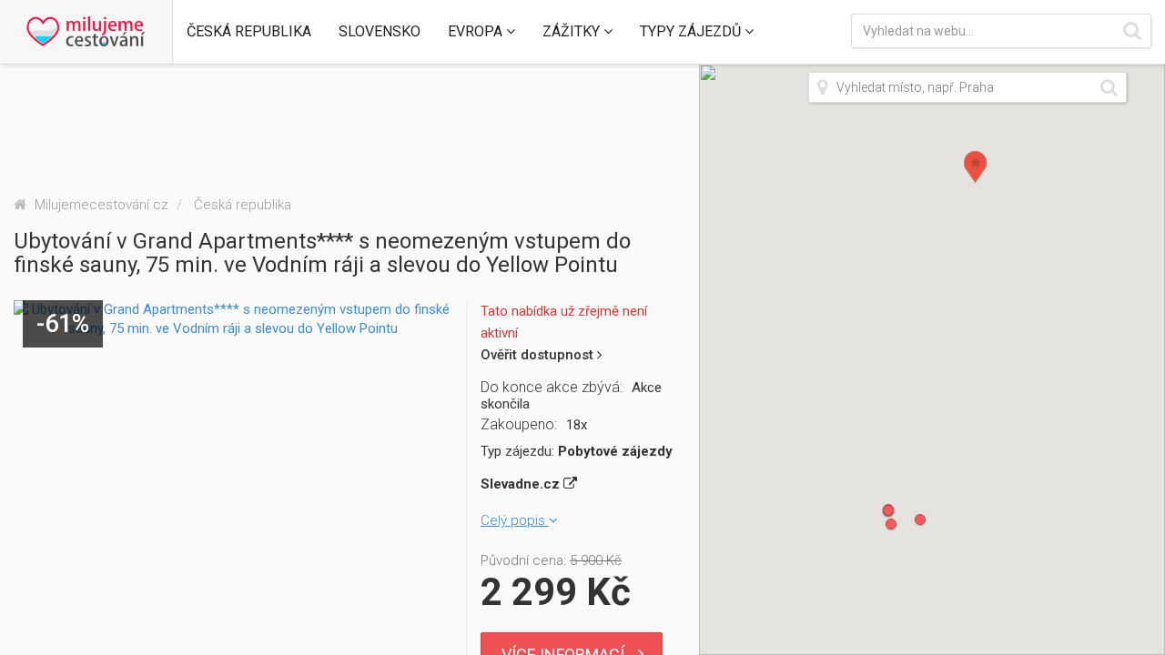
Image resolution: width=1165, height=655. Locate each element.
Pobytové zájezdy (615, 451)
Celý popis (515, 520)
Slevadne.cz (522, 484)
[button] (249, 32)
